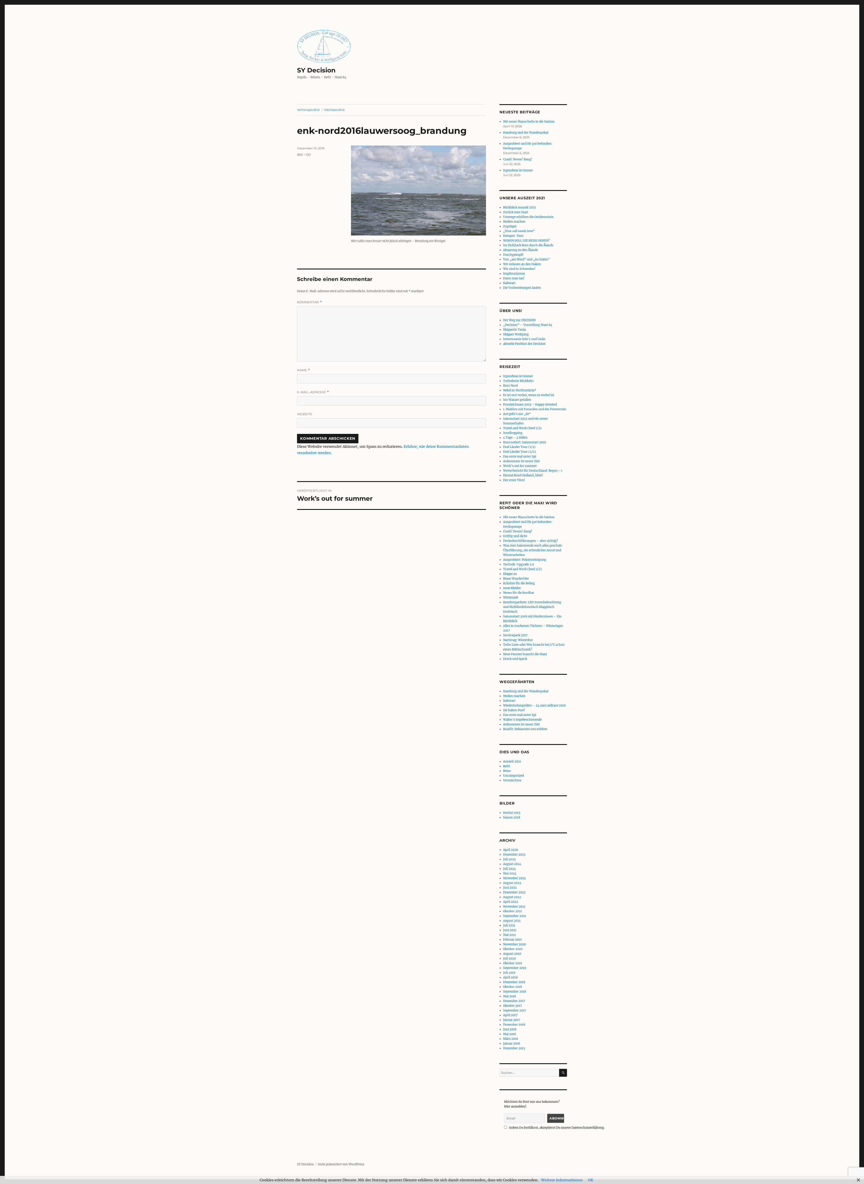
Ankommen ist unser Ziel (521, 461)
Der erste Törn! (514, 480)
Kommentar (309, 302)
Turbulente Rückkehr (518, 381)
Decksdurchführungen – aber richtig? (530, 541)
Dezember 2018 (514, 982)
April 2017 (510, 1015)
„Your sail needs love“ (519, 231)
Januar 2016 (511, 1043)
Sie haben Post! (514, 710)
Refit (506, 766)
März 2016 (510, 1039)
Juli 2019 (509, 973)
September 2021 (514, 916)
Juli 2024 (509, 869)
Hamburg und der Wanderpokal (525, 133)
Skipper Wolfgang (516, 334)
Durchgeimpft (513, 255)
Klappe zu (510, 574)
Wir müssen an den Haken (522, 264)
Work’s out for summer (520, 466)
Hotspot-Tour (513, 236)
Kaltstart (509, 283)
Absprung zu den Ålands (520, 250)
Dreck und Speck (515, 659)
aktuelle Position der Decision (524, 344)
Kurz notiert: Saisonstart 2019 (524, 442)
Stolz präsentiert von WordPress (341, 1164)
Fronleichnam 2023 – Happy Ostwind (530, 404)
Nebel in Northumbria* (519, 390)
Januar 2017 (511, 1020)
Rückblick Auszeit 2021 (519, 207)
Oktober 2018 (512, 987)
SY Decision (316, 70)
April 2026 (510, 850)
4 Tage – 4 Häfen (515, 438)
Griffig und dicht (515, 536)
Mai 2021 (509, 935)
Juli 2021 (509, 925)
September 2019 (514, 968)
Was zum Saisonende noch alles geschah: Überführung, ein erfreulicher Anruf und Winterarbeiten (532, 550)
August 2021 (512, 921)
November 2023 (514, 878)
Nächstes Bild (334, 110)
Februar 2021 (512, 940)
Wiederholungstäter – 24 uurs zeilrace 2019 (534, 705)
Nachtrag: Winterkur (518, 640)
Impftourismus (514, 274)
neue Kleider (512, 588)
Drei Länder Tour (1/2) (519, 447)
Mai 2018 (509, 996)
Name (303, 370)
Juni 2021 (509, 930)
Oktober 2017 (512, 1006)
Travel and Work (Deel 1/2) (522, 428)
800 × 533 (303, 154)
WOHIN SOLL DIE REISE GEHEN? (526, 240)
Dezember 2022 (514, 892)
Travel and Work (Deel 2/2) (522, 569)
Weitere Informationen (562, 1180)
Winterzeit (510, 597)
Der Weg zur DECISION (519, 320)
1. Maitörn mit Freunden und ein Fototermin (534, 409)
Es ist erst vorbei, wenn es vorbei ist (528, 395)
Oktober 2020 (512, 949)
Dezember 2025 (514, 855)
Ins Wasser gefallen (517, 400)
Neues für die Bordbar (518, 593)
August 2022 (512, 897)
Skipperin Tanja (514, 330)
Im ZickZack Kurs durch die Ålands (528, 245)
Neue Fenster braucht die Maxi (525, 654)
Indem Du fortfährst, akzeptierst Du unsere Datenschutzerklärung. (556, 1128)
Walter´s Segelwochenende (522, 720)
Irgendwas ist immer (518, 170)
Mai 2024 (509, 873)
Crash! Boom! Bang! (517, 159)
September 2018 (514, 991)
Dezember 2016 (514, 1025)
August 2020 (512, 954)
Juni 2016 (510, 1029)
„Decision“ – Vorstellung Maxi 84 (527, 325)
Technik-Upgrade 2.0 (518, 564)
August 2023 (512, 883)
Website (304, 414)
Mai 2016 (509, 1034)
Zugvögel (509, 226)
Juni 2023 (510, 888)
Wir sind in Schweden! (519, 269)
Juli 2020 (509, 958)
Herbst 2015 (511, 813)
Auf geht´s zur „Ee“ (517, 414)
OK (590, 1180)
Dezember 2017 (514, 1001)
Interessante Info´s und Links (524, 339)
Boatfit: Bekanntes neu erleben (525, 729)
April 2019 (510, 977)
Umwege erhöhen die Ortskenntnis (528, 217)
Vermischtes (512, 780)
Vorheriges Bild (308, 110)
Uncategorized (513, 776)
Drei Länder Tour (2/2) (519, 452)
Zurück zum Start (515, 212)
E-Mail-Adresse (313, 392)
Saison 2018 (511, 817)
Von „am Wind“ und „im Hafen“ (526, 259)
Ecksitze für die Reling (519, 583)
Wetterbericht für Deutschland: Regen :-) (532, 471)
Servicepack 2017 (515, 635)
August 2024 (512, 864)
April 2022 (510, 902)
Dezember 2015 (514, 1048)
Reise (507, 771)
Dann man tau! (513, 278)
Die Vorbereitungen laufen (522, 288)
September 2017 (514, 1010)
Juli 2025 (509, 859)
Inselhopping (512, 433)
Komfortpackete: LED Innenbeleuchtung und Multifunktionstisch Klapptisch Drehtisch (532, 607)
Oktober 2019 (512, 963)
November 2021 (514, 906)
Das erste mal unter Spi (519, 456)
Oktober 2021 (512, 911)
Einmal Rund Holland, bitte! (523, 475)
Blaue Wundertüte (516, 579)
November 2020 (514, 944)
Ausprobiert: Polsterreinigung (524, 560)
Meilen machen (514, 222)
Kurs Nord (510, 386)
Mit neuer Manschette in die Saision (529, 121)
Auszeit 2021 (512, 761)
